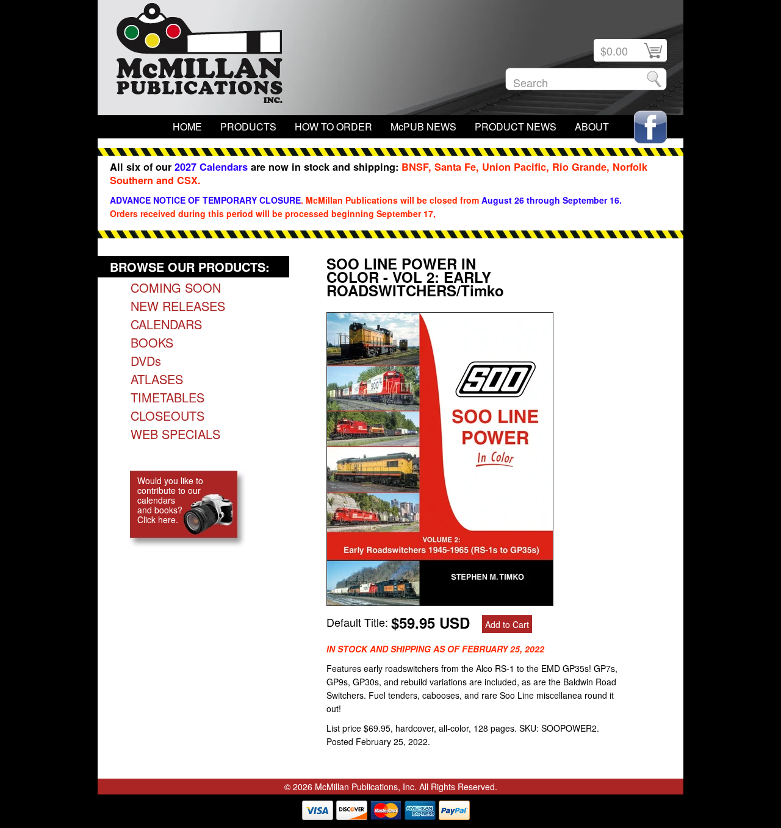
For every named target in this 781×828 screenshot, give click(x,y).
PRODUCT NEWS (515, 127)
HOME (187, 127)
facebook (650, 127)
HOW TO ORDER (333, 127)
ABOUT (592, 127)
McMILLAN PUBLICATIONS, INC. (200, 56)
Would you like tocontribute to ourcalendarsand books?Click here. (170, 500)
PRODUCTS (248, 127)
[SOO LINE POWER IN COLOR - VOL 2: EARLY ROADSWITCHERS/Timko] (439, 601)
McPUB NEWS (423, 127)
